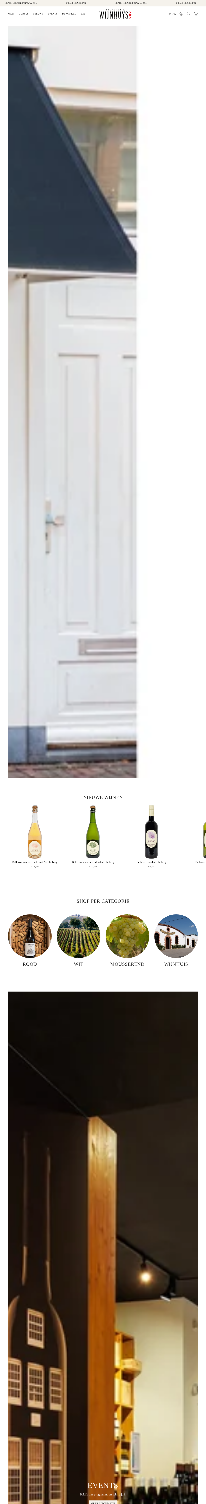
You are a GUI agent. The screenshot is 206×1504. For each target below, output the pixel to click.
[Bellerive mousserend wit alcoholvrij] (92, 832)
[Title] (196, 14)
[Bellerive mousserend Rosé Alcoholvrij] (34, 832)
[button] (11, 14)
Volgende (201, 832)
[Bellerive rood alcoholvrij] (151, 832)
